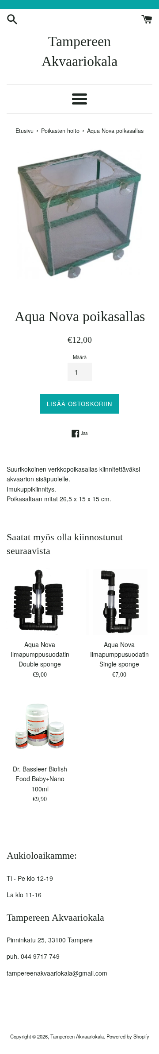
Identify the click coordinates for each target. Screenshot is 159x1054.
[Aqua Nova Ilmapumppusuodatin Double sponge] (40, 602)
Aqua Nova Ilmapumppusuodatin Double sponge (40, 654)
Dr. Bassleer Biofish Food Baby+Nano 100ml (40, 778)
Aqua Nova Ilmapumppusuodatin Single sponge (119, 654)
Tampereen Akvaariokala (79, 51)
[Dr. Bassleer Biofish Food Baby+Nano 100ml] (40, 726)
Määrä (80, 356)
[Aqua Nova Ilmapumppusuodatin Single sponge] (119, 602)
